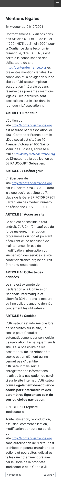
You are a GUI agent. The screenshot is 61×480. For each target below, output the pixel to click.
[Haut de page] (55, 473)
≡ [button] (57, 3)
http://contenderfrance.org (25, 67)
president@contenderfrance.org (34, 154)
